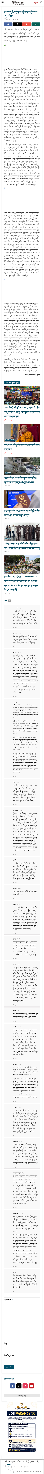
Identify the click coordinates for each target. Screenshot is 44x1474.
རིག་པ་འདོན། (8, 1300)
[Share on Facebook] (8, 24)
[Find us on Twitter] (18, 1386)
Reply (15, 627)
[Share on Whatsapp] (36, 24)
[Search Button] (41, 3)
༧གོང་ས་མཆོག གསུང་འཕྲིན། (10, 439)
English (35, 3)
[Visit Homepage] (18, 3)
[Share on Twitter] (17, 24)
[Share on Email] (26, 24)
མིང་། (6, 1343)
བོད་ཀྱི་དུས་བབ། (7, 19)
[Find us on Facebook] (12, 1386)
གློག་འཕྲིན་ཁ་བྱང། (9, 1355)
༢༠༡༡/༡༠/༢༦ (16, 19)
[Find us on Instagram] (25, 1386)
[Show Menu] (2, 3)
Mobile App (8, 402)
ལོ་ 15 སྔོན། (19, 608)
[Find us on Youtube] (31, 1386)
